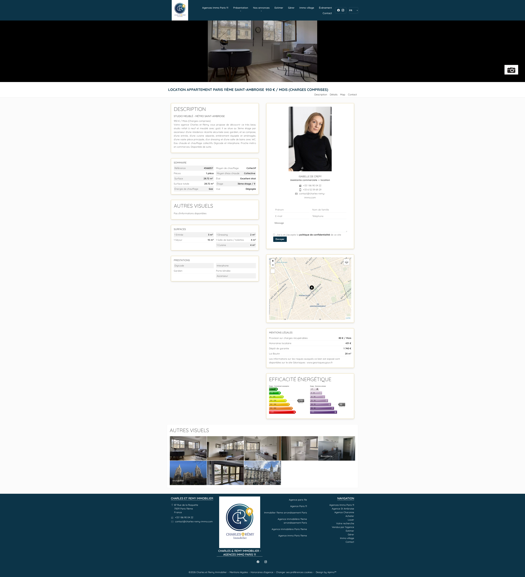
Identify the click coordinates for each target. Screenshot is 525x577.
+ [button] (273, 261)
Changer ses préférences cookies (294, 572)
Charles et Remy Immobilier (192, 498)
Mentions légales (239, 572)
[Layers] (347, 262)
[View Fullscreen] (273, 271)
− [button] (273, 265)
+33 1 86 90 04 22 (312, 185)
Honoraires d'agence (262, 572)
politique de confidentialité (314, 234)
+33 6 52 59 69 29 (312, 189)
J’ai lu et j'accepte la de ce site (308, 234)
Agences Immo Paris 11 (180, 10)
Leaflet (348, 318)
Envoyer (280, 239)
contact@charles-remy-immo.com (194, 521)
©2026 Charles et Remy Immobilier (208, 572)
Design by (325, 572)
